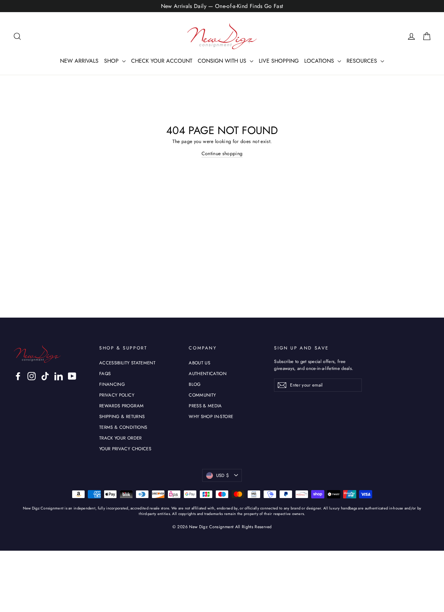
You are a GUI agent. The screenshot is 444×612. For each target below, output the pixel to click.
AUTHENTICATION (208, 373)
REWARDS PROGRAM (121, 405)
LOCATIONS (320, 61)
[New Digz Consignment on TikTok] (45, 376)
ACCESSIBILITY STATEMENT (127, 363)
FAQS (105, 373)
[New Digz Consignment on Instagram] (31, 376)
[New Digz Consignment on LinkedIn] (58, 376)
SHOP (112, 61)
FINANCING (112, 384)
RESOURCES (363, 61)
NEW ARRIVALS (79, 61)
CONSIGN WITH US (223, 61)
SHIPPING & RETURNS (122, 416)
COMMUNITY (202, 395)
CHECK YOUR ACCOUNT (161, 61)
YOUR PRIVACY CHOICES (125, 448)
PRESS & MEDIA (205, 405)
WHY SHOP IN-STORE (211, 416)
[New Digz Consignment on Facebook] (18, 376)
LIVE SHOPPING (279, 61)
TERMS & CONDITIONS (123, 427)
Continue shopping (222, 153)
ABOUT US (199, 363)
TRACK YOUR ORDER (120, 438)
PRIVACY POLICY (116, 395)
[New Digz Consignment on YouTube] (72, 376)
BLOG (194, 384)
